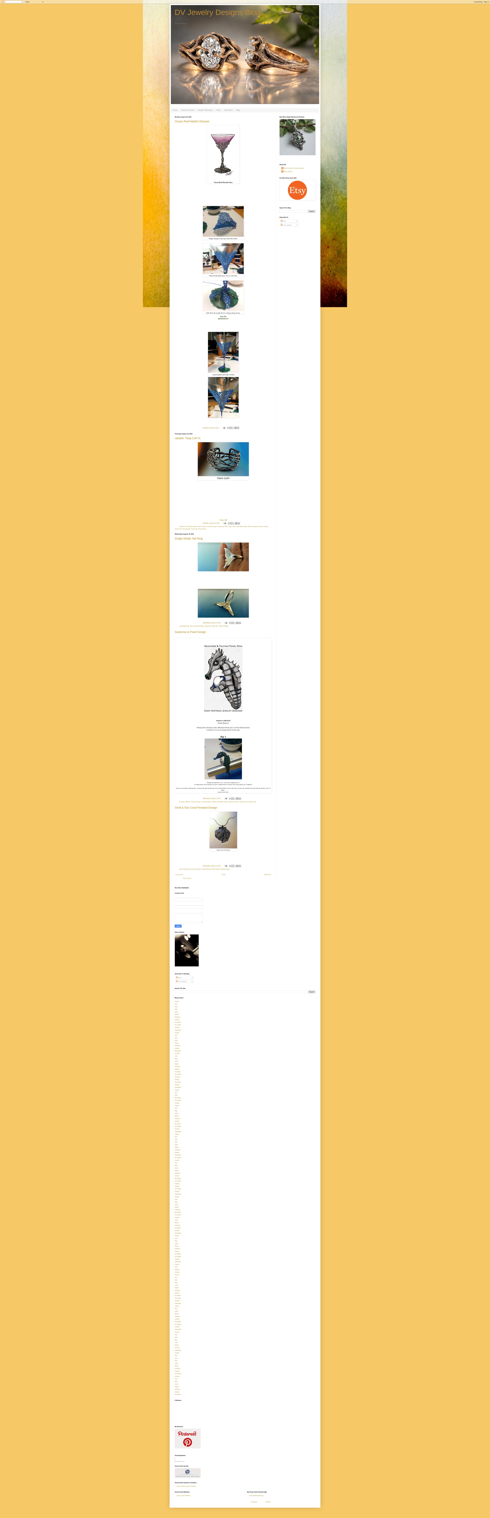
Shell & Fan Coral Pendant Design (196, 807)
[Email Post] (224, 428)
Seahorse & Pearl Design (190, 632)
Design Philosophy (205, 110)
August (177, 1001)
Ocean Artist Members (183, 1495)
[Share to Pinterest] (238, 428)
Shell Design (216, 869)
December (178, 1022)
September (178, 1030)
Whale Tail (215, 626)
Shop (218, 110)
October (177, 1027)
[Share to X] (233, 428)
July (176, 1004)
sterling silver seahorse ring (248, 802)
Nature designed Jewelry (255, 526)
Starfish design (225, 869)
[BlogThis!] (231, 428)
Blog (238, 110)
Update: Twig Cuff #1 (188, 438)
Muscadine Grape (241, 526)
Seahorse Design (234, 802)
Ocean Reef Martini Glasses (192, 121)
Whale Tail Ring (223, 626)
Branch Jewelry (192, 526)
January (177, 1019)
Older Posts (267, 874)
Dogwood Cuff (222, 526)
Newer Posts (179, 874)
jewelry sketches (196, 869)
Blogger (268, 1502)
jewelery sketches (184, 802)
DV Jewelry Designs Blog (217, 12)
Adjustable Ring (184, 626)
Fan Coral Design (184, 869)
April (176, 1012)
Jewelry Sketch (206, 802)
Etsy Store (228, 110)
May (176, 1009)
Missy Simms (288, 171)
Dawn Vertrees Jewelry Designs (207, 526)
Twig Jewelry (202, 529)
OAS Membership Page (256, 1495)
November (178, 1025)
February (177, 1017)
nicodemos (254, 1502)
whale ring (207, 626)
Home (175, 110)
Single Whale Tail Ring (189, 538)
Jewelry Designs (196, 802)
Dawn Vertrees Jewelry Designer (294, 168)
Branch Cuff (183, 526)
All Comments (287, 225)
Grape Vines (232, 526)
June (176, 1006)
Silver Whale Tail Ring (197, 626)
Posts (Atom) (187, 878)
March (177, 1014)
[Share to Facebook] (235, 428)
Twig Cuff (194, 529)
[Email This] (228, 428)
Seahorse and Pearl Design (220, 802)
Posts (284, 221)
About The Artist (187, 110)
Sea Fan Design (206, 869)
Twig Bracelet (186, 529)
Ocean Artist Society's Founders (186, 1486)
